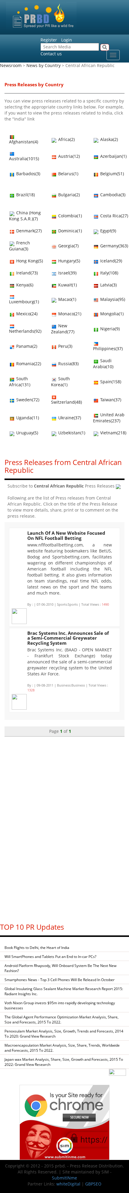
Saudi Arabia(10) (103, 363)
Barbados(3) (27, 173)
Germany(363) (113, 246)
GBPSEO (93, 1184)
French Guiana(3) (19, 246)
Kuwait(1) (67, 285)
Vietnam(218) (112, 433)
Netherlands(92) (25, 331)
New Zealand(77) (62, 329)
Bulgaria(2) (68, 194)
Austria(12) (68, 156)
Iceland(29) (110, 261)
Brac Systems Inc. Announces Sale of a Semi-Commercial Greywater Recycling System (68, 638)
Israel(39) (66, 273)
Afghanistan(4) (23, 142)
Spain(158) (110, 381)
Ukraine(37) (69, 418)
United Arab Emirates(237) (108, 418)
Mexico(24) (26, 314)
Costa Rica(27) (113, 216)
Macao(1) (66, 299)
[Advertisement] (65, 827)
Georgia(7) (68, 246)
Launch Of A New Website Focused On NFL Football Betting (66, 535)
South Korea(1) (60, 381)
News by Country (43, 65)
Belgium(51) (111, 173)
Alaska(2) (108, 139)
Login (66, 40)
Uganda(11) (27, 418)
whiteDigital (68, 1184)
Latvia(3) (108, 285)
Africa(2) (66, 139)
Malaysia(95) (112, 299)
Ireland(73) (26, 273)
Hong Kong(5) (29, 261)
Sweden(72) (27, 399)
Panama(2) (26, 346)
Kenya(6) (24, 285)
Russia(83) (68, 363)
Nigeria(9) (109, 329)
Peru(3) (64, 346)
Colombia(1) (69, 216)
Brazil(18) (25, 194)
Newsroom (11, 65)
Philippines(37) (108, 348)
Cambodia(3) (112, 194)
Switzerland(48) (66, 402)
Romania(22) (28, 363)
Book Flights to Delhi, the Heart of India (36, 947)
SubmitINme (64, 1178)
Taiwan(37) (110, 399)
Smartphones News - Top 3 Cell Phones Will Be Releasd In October (59, 979)
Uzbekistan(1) (71, 433)
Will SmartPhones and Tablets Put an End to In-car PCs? (50, 956)
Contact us (51, 54)
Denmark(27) (28, 231)
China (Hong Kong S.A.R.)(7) (25, 216)
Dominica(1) (69, 231)
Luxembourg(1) (24, 301)
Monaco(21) (69, 314)
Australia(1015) (24, 158)
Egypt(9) (107, 231)
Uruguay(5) (26, 433)
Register (48, 40)
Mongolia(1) (111, 314)
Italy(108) (108, 273)
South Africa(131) (19, 381)
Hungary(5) (68, 261)
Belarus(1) (67, 173)
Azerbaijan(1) (113, 156)
